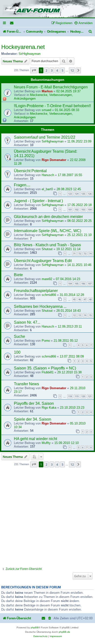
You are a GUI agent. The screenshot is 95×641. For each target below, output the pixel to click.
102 (76, 209)
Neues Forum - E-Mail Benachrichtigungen (51, 87)
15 (90, 315)
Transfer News (26, 384)
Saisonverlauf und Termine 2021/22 (44, 137)
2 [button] (46, 70)
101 (70, 209)
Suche (19, 336)
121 (90, 396)
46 (79, 299)
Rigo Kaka (49, 407)
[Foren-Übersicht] (47, 9)
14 (85, 315)
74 (90, 253)
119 (76, 396)
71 (74, 253)
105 (76, 283)
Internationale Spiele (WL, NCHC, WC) (47, 231)
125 (83, 193)
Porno (46, 340)
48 (90, 299)
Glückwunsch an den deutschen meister (48, 217)
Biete (18, 275)
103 (83, 209)
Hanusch (48, 175)
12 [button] (72, 70)
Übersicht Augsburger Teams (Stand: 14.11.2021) (45, 153)
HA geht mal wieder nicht (35, 439)
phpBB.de (64, 632)
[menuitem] (12, 23)
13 (79, 315)
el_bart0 (47, 189)
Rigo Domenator (54, 160)
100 (17, 352)
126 (90, 193)
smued (46, 110)
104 (90, 209)
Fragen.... (22, 185)
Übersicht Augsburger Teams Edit (43, 261)
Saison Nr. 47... (27, 322)
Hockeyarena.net (23, 47)
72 (79, 253)
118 (70, 396)
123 (70, 193)
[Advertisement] (47, 517)
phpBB (34, 627)
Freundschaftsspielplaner (36, 291)
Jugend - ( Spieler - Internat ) (38, 201)
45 (74, 299)
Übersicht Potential (30, 171)
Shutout (47, 249)
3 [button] (52, 70)
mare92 (47, 279)
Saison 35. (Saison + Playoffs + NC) (45, 368)
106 (83, 283)
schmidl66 (49, 295)
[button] (34, 70)
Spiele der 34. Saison (32, 419)
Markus (47, 91)
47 (85, 299)
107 (90, 283)
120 (83, 396)
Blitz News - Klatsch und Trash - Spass (47, 245)
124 (76, 193)
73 (85, 253)
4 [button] (57, 70)
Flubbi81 (48, 372)
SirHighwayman (29, 54)
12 (74, 315)
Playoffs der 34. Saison (34, 403)
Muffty (46, 443)
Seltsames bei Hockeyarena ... (40, 306)
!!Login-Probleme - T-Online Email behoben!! (52, 106)
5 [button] (62, 70)
